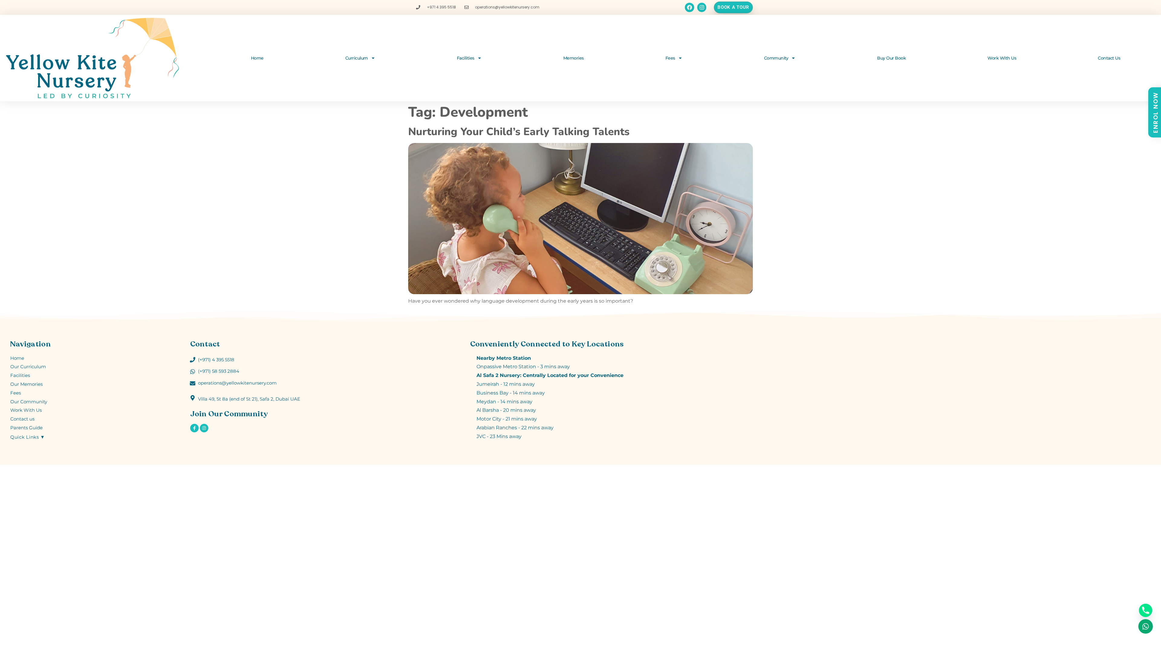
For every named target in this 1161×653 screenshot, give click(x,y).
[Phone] (1145, 610)
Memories (573, 58)
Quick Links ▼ (27, 437)
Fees (670, 58)
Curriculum (356, 58)
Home (257, 58)
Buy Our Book (891, 58)
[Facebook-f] (194, 428)
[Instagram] (702, 7)
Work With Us (1001, 58)
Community (776, 58)
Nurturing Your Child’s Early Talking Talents (518, 132)
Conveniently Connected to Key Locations (547, 344)
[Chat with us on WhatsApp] (1145, 626)
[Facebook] (689, 7)
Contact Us (1109, 58)
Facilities (465, 58)
